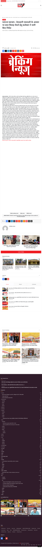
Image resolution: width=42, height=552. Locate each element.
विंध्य (2, 475)
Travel (3, 416)
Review (2, 435)
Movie (3, 402)
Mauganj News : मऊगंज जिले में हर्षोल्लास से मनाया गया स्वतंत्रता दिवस (29, 344)
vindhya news (12, 226)
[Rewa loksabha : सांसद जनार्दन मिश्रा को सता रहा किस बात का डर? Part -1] (5, 294)
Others (2, 434)
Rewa (11, 530)
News (8, 530)
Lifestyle (2, 410)
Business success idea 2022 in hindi (9, 423)
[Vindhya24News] (21, 5)
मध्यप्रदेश (7, 17)
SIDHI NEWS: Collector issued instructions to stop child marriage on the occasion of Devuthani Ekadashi (21, 216)
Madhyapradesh (18, 528)
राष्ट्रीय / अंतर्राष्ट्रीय (4, 470)
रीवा (2, 480)
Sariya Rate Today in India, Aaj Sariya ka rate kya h (10, 472)
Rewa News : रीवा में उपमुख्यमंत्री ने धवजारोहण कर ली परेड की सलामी (9, 344)
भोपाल (3, 467)
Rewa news (35, 530)
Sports (3, 405)
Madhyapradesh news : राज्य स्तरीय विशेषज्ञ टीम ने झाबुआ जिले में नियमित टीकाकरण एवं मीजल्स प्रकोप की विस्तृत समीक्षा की (7, 268)
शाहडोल (3, 488)
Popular (7, 284)
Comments (34, 284)
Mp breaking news (14, 213)
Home (4, 17)
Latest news (13, 528)
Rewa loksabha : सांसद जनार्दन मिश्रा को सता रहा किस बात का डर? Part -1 (20, 292)
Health (3, 415)
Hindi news (8, 528)
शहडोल (2, 494)
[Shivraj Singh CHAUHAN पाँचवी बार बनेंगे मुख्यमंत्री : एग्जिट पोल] (5, 308)
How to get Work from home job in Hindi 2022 (11, 424)
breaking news (3, 528)
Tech (2, 437)
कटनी (2, 454)
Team (32, 544)
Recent (20, 284)
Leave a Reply (21, 251)
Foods (4, 431)
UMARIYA (4, 478)
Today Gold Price (5, 396)
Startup (3, 443)
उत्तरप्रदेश (2, 451)
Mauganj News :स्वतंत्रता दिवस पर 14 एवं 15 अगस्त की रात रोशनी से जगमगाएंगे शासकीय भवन (30, 361)
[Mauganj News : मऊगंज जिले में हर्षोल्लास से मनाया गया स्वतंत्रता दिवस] (31, 338)
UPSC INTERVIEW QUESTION (7, 397)
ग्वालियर (3, 464)
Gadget (3, 440)
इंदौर (2, 462)
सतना (3, 489)
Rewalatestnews (30, 530)
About (29, 544)
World (3, 429)
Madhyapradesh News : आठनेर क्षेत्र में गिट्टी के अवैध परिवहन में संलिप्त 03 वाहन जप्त (20, 267)
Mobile (3, 442)
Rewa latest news (23, 530)
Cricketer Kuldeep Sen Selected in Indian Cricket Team (13, 483)
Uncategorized (3, 445)
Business (3, 421)
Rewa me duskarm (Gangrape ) (8, 485)
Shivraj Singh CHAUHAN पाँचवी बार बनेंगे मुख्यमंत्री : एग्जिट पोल (18, 306)
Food (3, 413)
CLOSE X (39, 546)
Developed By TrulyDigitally (24, 543)
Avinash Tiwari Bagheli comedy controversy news (12, 481)
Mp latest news (34, 528)
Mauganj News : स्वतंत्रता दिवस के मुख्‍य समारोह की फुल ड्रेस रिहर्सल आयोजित (11, 360)
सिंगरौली (3, 491)
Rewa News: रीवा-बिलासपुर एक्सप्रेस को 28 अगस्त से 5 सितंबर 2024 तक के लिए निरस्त (22, 288)
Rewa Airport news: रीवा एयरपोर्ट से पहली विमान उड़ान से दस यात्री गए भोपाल (16, 140)
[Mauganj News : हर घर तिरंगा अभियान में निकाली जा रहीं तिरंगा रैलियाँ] (34, 511)
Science (3, 427)
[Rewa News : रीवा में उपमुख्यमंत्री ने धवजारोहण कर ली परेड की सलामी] (11, 338)
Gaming (3, 400)
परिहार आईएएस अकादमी (4, 456)
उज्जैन (2, 450)
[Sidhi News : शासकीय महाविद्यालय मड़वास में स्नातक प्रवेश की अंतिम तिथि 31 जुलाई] (34, 262)
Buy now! (39, 544)
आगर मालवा (2, 448)
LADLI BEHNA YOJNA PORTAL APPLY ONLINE (10, 461)
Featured (2, 407)
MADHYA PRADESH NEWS (26, 528)
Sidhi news (29, 213)
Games (4, 432)
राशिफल (2, 469)
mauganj (3, 477)
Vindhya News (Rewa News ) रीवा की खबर (10, 486)
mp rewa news (3, 530)
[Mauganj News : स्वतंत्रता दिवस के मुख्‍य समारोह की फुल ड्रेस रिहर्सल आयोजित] (11, 353)
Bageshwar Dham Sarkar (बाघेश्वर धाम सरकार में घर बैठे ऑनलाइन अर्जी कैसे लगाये (15, 418)
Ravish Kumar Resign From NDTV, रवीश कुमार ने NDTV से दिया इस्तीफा (13, 394)
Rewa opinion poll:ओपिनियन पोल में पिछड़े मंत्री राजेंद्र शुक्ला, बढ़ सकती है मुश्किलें (21, 301)
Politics (3, 426)
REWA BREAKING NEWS (16, 530)
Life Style (3, 408)
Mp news (23, 213)
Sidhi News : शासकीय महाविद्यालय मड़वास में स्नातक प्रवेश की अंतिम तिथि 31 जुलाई (33, 267)
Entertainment (3, 399)
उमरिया (2, 453)
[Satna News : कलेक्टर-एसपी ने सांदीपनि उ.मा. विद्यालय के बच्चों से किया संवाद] (34, 519)
